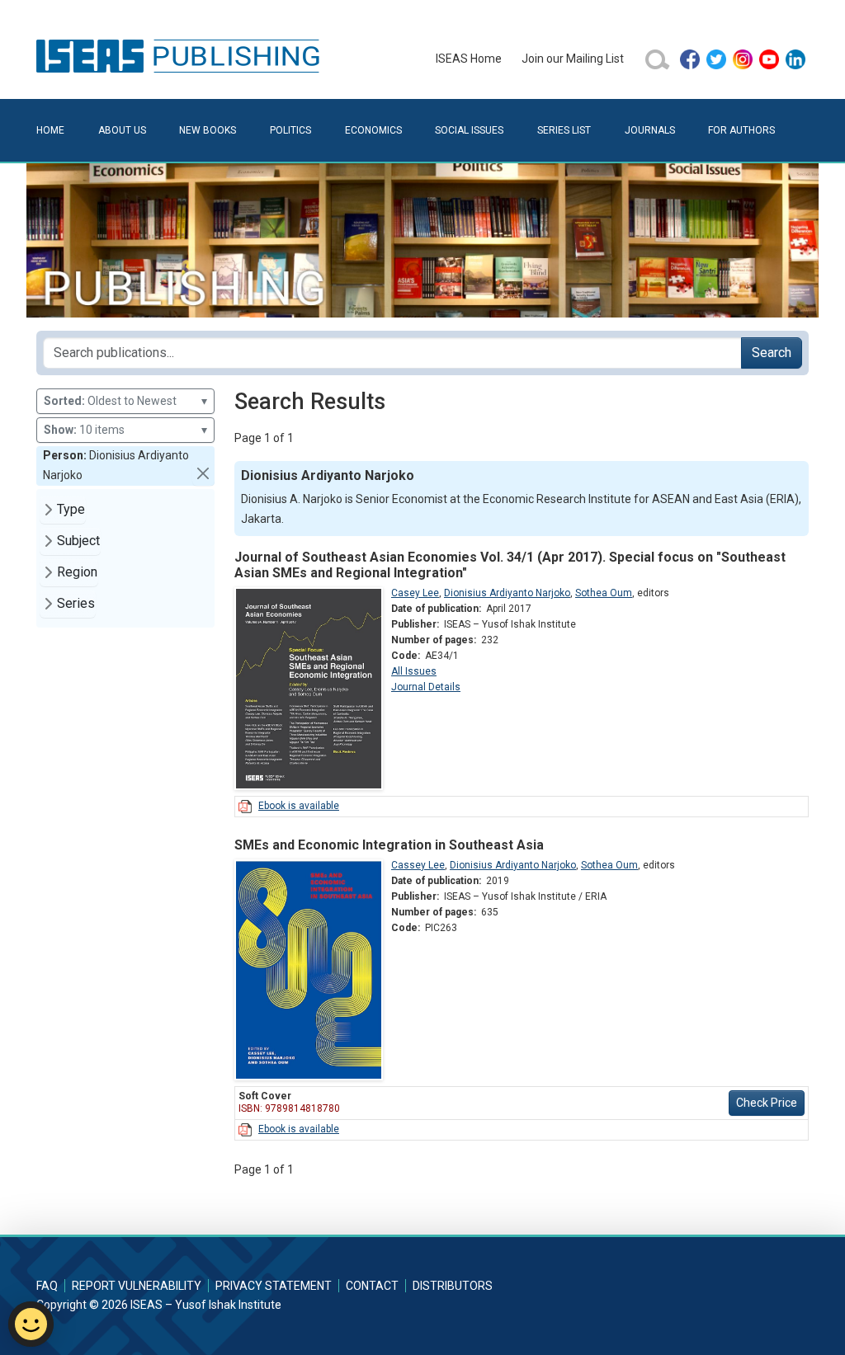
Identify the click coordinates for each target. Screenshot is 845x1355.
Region (77, 572)
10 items (125, 429)
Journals (650, 130)
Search (771, 352)
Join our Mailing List (573, 58)
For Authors (741, 130)
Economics (373, 130)
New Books (207, 130)
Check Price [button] (766, 1102)
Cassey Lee (418, 865)
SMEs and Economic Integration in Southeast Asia (389, 845)
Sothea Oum (603, 593)
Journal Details (425, 687)
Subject (78, 540)
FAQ (47, 1285)
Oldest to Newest (125, 400)
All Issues (414, 671)
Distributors (453, 1285)
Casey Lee (415, 593)
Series (76, 603)
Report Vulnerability (136, 1285)
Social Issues (469, 130)
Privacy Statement (273, 1285)
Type (71, 509)
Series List (564, 130)
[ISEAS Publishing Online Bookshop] (180, 55)
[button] (203, 473)
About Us (122, 130)
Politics (290, 130)
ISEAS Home (469, 58)
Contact (372, 1285)
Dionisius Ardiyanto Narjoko (507, 593)
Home (50, 130)
